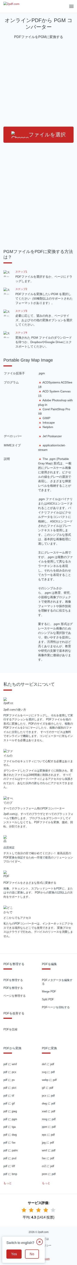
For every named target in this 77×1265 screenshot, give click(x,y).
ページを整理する (14, 995)
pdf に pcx (9, 1072)
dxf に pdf (48, 1064)
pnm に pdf (49, 1174)
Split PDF (48, 999)
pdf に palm (10, 1150)
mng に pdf (49, 1119)
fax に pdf (48, 1158)
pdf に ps (9, 1079)
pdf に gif (9, 1103)
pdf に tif (8, 1095)
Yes (14, 1254)
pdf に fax (9, 1142)
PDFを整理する (13, 980)
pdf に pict (9, 1087)
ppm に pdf (49, 1126)
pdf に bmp (10, 1174)
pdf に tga (9, 1126)
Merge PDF (49, 991)
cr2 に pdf (48, 1166)
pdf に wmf (10, 1064)
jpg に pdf (48, 1142)
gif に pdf (47, 1087)
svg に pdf (48, 1072)
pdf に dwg (10, 1134)
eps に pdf (48, 1134)
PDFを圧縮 (10, 1029)
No (32, 1254)
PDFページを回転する (56, 1007)
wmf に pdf (48, 1150)
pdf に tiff (9, 1166)
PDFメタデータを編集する (57, 981)
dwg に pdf (48, 1103)
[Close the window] (39, 1242)
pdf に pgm (10, 1119)
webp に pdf (49, 1079)
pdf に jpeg (10, 1111)
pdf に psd (9, 1158)
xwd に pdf (48, 1111)
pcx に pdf (48, 1095)
